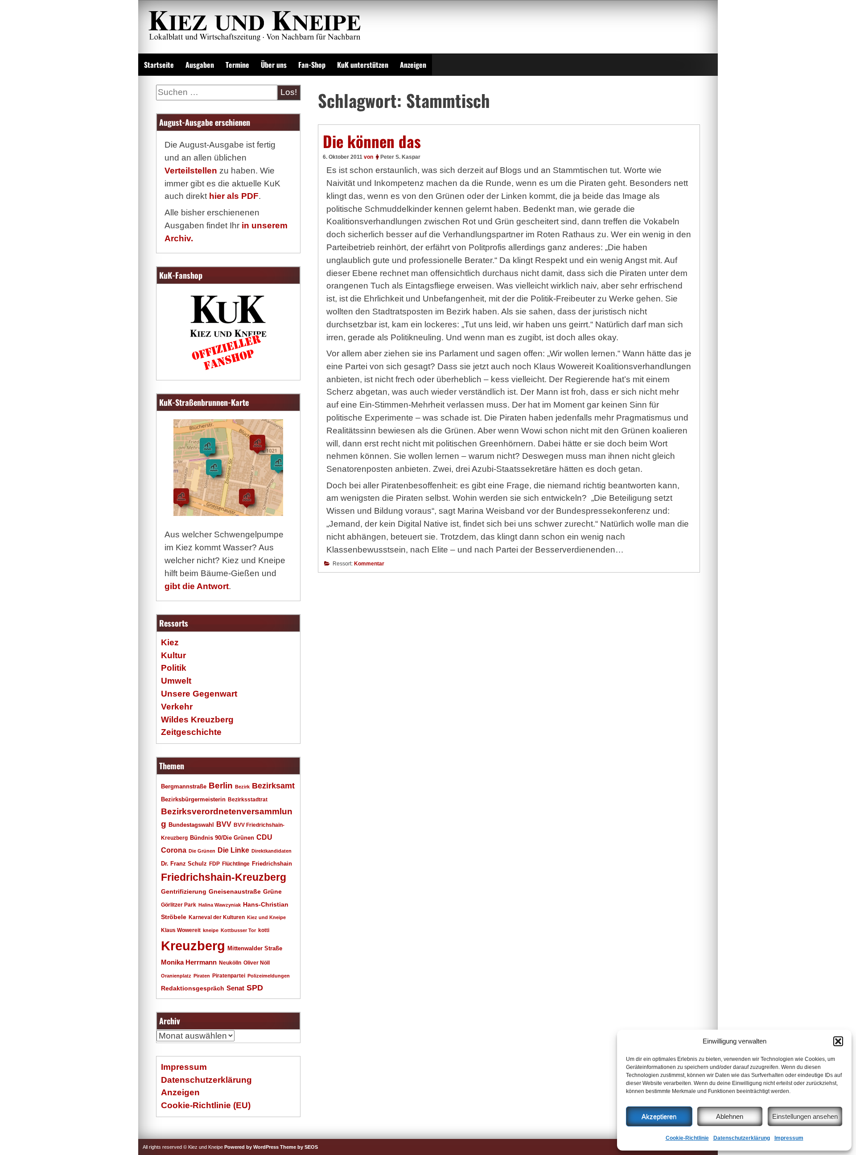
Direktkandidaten (271, 851)
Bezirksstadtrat (248, 799)
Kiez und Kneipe (266, 917)
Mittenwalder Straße (254, 948)
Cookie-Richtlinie (687, 1138)
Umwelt (176, 680)
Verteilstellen (191, 170)
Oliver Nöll (256, 963)
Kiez (170, 642)
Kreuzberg (193, 945)
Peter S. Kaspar (400, 157)
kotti (263, 930)
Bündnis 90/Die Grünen (222, 838)
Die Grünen (202, 851)
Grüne (272, 891)
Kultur (173, 655)
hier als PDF (234, 196)
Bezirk (242, 786)
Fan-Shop (311, 64)
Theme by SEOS (299, 1147)
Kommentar (369, 564)
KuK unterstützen (362, 64)
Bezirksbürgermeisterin (193, 799)
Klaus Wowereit (181, 930)
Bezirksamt (273, 785)
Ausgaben (199, 64)
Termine (237, 64)
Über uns (274, 64)
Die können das (372, 141)
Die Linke (233, 850)
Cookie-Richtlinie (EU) (206, 1105)
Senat (235, 988)
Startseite (159, 64)
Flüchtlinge (236, 863)
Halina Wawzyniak (219, 905)
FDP (214, 863)
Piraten (201, 975)
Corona (173, 850)
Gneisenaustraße (235, 891)
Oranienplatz (176, 975)
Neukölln (230, 963)
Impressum (788, 1138)
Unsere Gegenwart (199, 693)
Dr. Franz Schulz (184, 863)
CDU (264, 837)
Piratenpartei (228, 976)
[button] (838, 1041)
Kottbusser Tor (238, 930)
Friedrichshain (272, 863)
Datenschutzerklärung (741, 1138)
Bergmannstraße (183, 787)
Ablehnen (729, 1116)
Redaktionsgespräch (192, 988)
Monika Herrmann (189, 962)
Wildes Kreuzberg (197, 719)
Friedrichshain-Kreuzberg (223, 877)
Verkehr (177, 706)
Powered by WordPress (251, 1147)
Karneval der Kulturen (217, 917)
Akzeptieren (659, 1116)
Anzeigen (413, 64)
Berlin (221, 785)
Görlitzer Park (178, 905)
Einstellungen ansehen (805, 1116)
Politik (173, 667)
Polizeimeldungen (268, 975)
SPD (255, 987)
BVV (223, 824)
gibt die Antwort (197, 586)
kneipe (210, 930)
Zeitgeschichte (191, 732)
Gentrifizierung (183, 891)
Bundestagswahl (191, 825)
